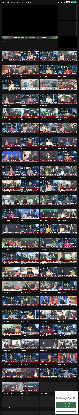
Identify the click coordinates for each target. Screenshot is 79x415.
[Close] (76, 393)
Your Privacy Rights (66, 410)
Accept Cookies (66, 403)
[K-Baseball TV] (58, 2)
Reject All (66, 406)
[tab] (6, 46)
